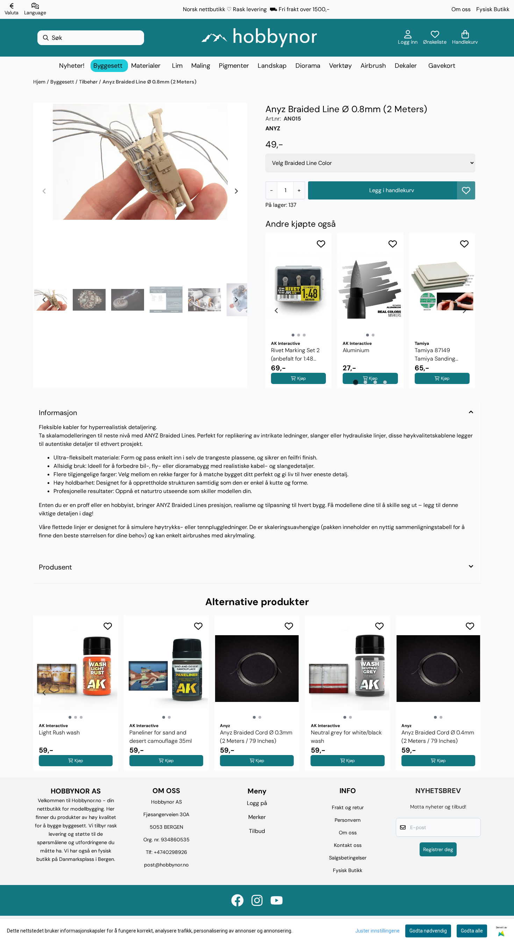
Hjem (40, 82)
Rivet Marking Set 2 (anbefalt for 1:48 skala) (295, 355)
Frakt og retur (348, 807)
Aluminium (356, 350)
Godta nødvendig (428, 931)
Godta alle (472, 931)
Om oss (461, 9)
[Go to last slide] (44, 299)
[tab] (356, 382)
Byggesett (63, 82)
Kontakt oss (348, 845)
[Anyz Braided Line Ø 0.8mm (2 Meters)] (140, 162)
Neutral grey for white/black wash (346, 737)
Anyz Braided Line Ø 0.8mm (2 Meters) (149, 82)
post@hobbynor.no (166, 865)
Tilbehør (89, 82)
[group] (75, 692)
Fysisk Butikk (492, 9)
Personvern (347, 820)
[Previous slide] (44, 191)
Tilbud (257, 831)
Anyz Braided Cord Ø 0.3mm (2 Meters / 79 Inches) (256, 737)
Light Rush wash (59, 732)
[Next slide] (236, 191)
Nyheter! (72, 65)
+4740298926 (170, 852)
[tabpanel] (298, 310)
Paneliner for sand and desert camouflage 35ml (160, 737)
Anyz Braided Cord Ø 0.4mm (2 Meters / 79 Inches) (437, 737)
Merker (257, 817)
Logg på (257, 803)
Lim (177, 65)
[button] (466, 190)
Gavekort (441, 65)
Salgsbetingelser (347, 858)
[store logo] (259, 37)
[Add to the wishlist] (321, 244)
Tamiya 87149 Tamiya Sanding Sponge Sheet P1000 (441, 355)
